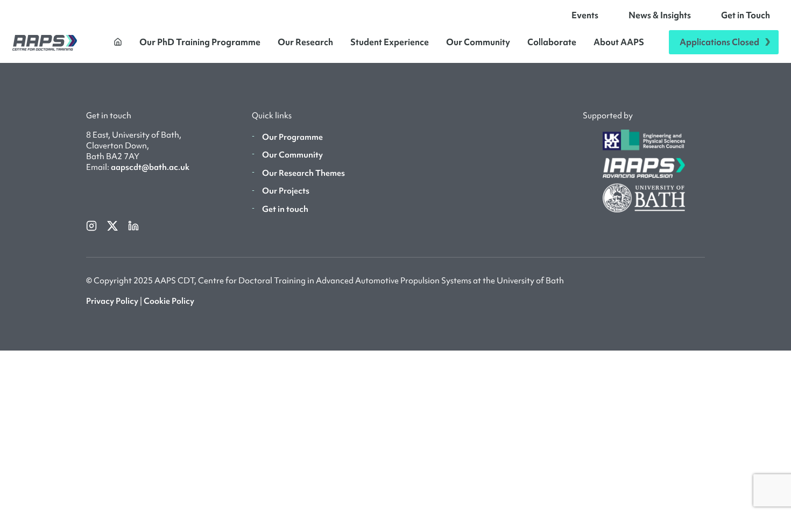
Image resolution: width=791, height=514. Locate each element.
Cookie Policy (169, 301)
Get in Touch (745, 15)
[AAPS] (44, 42)
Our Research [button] (305, 42)
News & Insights (659, 15)
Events (584, 15)
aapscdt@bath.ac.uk (150, 167)
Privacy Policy (112, 301)
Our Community (478, 42)
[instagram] (92, 224)
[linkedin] (133, 224)
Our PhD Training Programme (199, 42)
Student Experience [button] (389, 42)
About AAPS (619, 42)
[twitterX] (113, 224)
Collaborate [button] (551, 42)
